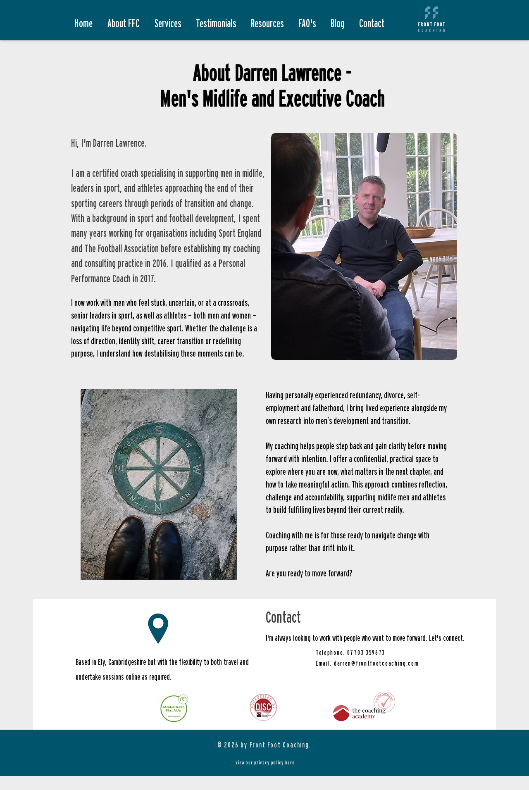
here (289, 762)
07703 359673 (366, 652)
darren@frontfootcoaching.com (376, 663)
